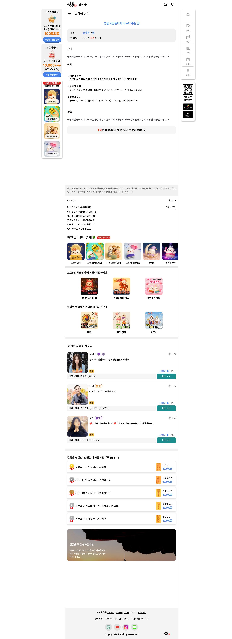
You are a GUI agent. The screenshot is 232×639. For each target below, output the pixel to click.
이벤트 (165, 4)
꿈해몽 (86, 32)
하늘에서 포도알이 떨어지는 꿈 (80, 224)
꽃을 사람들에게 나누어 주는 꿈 (81, 220)
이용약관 (108, 619)
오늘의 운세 (101, 612)
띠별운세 (119, 612)
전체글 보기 (171, 207)
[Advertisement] (121, 158)
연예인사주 (142, 612)
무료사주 (110, 612)
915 (174, 418)
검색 (173, 4)
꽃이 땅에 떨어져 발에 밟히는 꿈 (81, 216)
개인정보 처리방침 (121, 619)
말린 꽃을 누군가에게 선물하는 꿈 (82, 212)
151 (174, 386)
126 (174, 354)
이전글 (72, 200)
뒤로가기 (69, 13)
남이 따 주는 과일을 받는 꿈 (79, 228)
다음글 (171, 200)
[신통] (71, 4)
